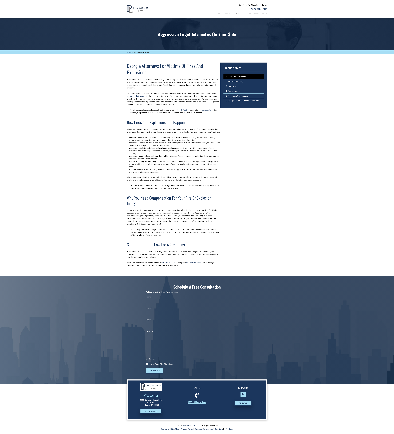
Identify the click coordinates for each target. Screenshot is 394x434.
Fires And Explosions (237, 76)
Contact (264, 14)
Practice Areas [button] (238, 14)
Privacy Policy (187, 429)
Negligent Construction (238, 96)
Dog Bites (232, 86)
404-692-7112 (259, 9)
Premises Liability (235, 81)
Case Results (254, 14)
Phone (148, 320)
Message (149, 331)
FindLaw (230, 429)
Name (148, 297)
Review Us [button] (243, 403)
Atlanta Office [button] (151, 411)
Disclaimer (150, 359)
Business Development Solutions (208, 429)
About (226, 14)
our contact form (205, 110)
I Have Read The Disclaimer (162, 364)
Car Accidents (234, 91)
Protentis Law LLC (191, 425)
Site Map (175, 429)
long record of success (136, 96)
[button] (392, 419)
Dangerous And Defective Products (243, 101)
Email (149, 308)
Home (219, 14)
